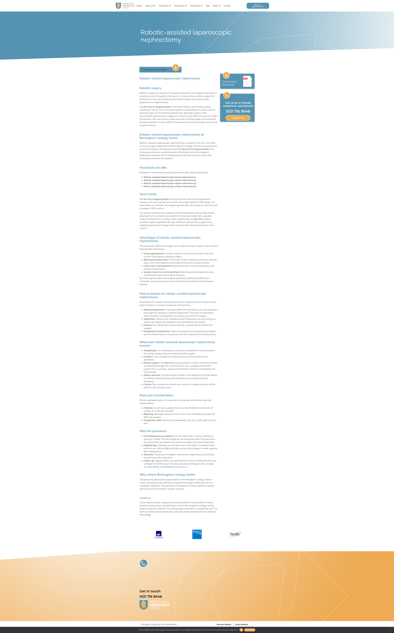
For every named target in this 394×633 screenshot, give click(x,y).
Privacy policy (249, 630)
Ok (241, 630)
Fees (208, 6)
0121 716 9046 (238, 111)
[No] (390, 630)
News (215, 6)
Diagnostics (179, 6)
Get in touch (150, 591)
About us (149, 6)
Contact (227, 6)
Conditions (163, 6)
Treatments (195, 6)
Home (139, 6)
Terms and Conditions (223, 624)
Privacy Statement (241, 624)
